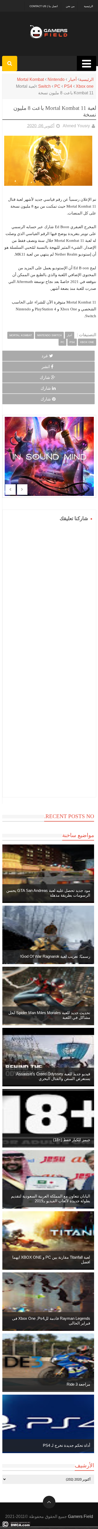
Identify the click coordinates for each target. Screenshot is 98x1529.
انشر (46, 366)
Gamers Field (80, 1516)
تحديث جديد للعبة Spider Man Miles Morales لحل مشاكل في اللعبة (49, 1015)
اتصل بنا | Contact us (44, 6)
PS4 (68, 86)
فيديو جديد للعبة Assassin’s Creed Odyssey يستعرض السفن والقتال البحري (53, 1076)
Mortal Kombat (30, 79)
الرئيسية (88, 6)
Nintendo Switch (49, 335)
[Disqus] (49, 589)
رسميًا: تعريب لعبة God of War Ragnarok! (55, 956)
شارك (45, 377)
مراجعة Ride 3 (78, 1384)
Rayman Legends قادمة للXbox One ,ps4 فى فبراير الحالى (51, 1320)
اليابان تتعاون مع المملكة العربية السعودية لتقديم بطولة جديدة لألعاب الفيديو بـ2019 (50, 1198)
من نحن (70, 6)
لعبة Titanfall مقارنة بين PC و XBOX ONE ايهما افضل (51, 1259)
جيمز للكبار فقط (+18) (71, 1139)
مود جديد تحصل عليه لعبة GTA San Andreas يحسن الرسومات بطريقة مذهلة (48, 892)
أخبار (72, 79)
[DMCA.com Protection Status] (16, 1525)
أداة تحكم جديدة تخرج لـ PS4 (66, 1445)
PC (57, 86)
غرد (45, 356)
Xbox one (85, 86)
